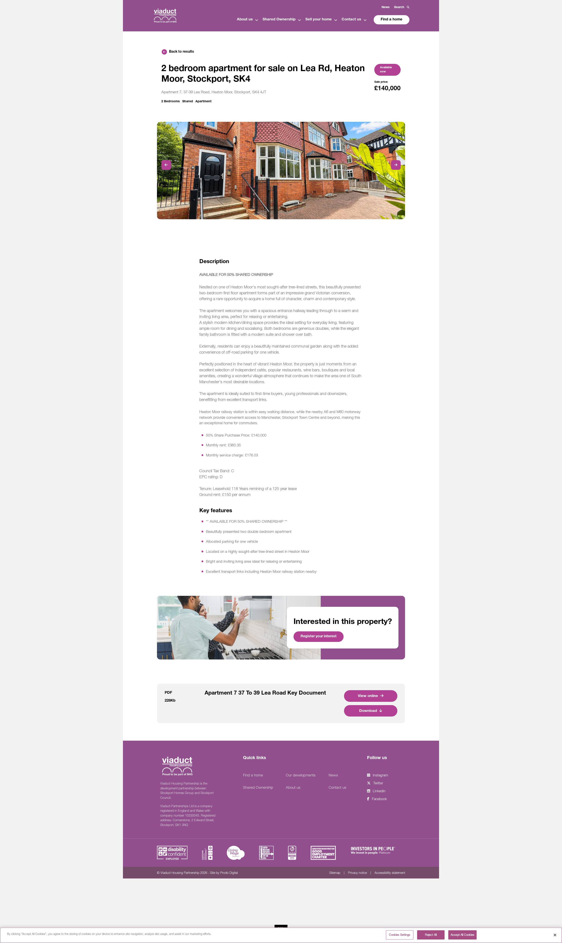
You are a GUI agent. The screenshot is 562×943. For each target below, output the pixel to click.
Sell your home (318, 20)
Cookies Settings (399, 934)
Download (368, 711)
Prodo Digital (229, 873)
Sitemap (334, 873)
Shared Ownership (279, 20)
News (386, 7)
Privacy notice (357, 873)
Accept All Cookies (462, 934)
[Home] (165, 15)
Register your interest (319, 636)
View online (368, 696)
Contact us (351, 20)
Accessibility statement (390, 873)
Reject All (431, 934)
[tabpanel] (281, 170)
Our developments (300, 775)
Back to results (181, 52)
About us (245, 20)
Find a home (391, 20)
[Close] (555, 935)
